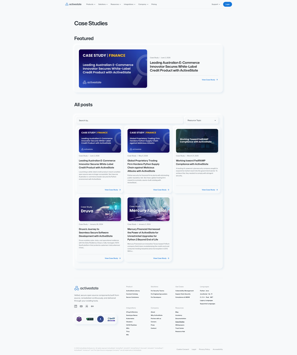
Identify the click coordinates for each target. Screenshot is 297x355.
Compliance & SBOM (182, 297)
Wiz (127, 335)
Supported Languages (207, 304)
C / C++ (202, 297)
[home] (73, 4)
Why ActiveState (156, 315)
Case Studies (179, 322)
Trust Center (179, 328)
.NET (211, 297)
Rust (207, 297)
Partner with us (156, 318)
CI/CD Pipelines (131, 325)
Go (209, 294)
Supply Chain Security (182, 294)
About (153, 312)
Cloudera (129, 322)
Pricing (154, 4)
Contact (153, 328)
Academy (178, 315)
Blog (176, 312)
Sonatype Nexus (131, 315)
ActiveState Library (133, 291)
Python (202, 291)
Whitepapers (179, 325)
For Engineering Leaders (159, 294)
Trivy (128, 331)
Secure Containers (132, 297)
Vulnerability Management (184, 291)
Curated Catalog (132, 294)
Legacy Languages (206, 300)
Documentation (180, 318)
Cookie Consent (183, 349)
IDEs (127, 328)
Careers (153, 322)
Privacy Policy (204, 349)
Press (153, 325)
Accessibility (218, 349)
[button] (91, 4)
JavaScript (203, 294)
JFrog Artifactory (132, 312)
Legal (194, 349)
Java (207, 291)
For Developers (156, 297)
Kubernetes (130, 318)
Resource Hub (180, 331)
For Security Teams (157, 291)
